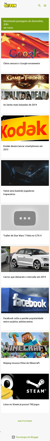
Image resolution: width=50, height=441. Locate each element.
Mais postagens (25, 421)
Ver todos (8, 28)
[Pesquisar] (39, 5)
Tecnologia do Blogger (26, 437)
